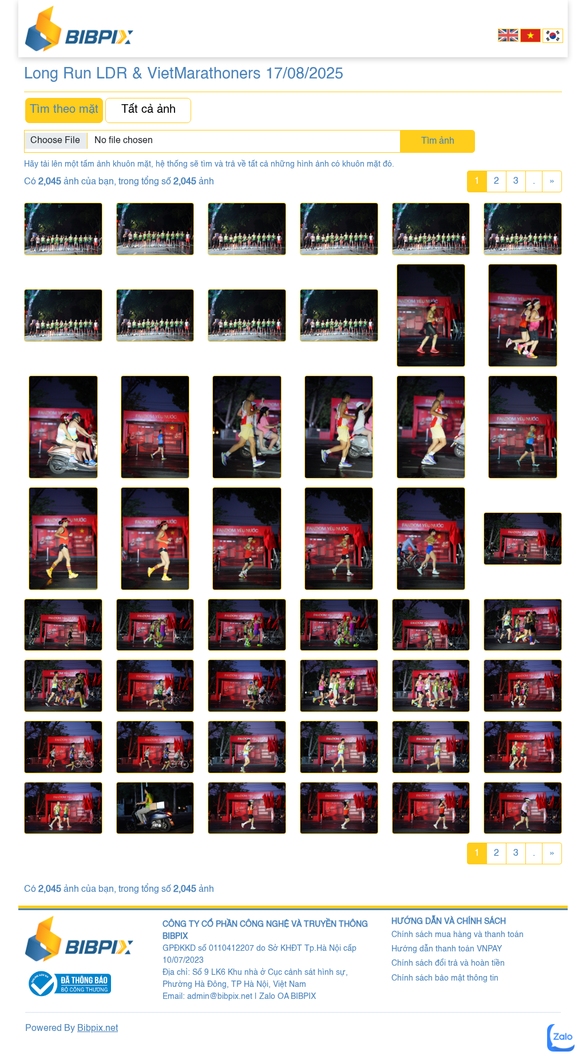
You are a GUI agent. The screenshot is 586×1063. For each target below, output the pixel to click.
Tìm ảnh (437, 141)
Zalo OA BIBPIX (287, 997)
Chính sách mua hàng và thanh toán (457, 935)
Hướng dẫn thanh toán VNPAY (446, 949)
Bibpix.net (97, 1028)
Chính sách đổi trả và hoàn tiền (448, 963)
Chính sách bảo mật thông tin (444, 978)
